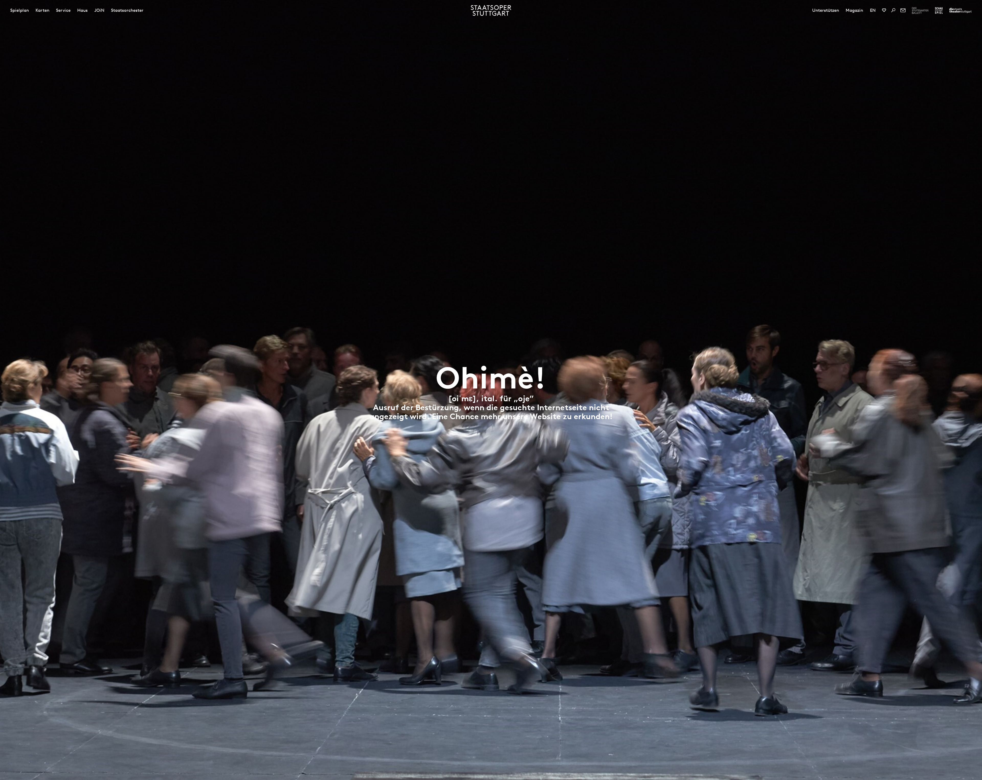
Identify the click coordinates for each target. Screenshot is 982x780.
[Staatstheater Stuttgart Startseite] (491, 10)
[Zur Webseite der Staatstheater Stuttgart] (960, 10)
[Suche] (893, 10)
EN (873, 10)
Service (63, 10)
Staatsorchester (127, 10)
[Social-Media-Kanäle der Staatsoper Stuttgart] (884, 10)
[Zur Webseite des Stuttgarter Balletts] (920, 10)
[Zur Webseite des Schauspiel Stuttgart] (939, 10)
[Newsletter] (903, 10)
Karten (42, 10)
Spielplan (19, 10)
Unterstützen (825, 10)
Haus (82, 10)
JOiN (99, 10)
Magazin (854, 10)
